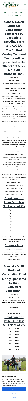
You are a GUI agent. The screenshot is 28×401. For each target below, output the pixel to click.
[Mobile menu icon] (24, 4)
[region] (14, 387)
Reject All (14, 397)
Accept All (14, 389)
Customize (14, 393)
